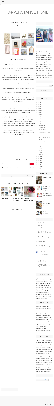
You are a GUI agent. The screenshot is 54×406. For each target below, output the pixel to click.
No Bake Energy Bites (47, 178)
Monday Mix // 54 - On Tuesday (18, 199)
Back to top (48, 404)
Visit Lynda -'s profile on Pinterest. (43, 94)
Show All (51, 269)
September (41, 141)
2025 (39, 104)
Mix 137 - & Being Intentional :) (47, 187)
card (13, 88)
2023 (39, 108)
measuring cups (28, 108)
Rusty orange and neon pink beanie (10, 95)
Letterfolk (5, 83)
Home (1, 4)
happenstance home (27, 12)
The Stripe (40, 227)
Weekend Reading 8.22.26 (43, 229)
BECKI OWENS (41, 241)
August (40, 144)
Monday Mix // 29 (42, 129)
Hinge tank (10, 116)
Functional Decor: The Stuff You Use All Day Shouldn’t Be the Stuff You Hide (44, 248)
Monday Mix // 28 (42, 135)
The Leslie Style (41, 251)
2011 (39, 164)
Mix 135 (45, 211)
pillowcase (13, 68)
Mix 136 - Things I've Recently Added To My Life (47, 195)
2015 (39, 156)
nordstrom (27, 167)
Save (32, 163)
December (41, 125)
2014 (39, 158)
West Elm (32, 167)
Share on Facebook (9, 163)
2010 (39, 166)
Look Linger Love (42, 260)
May (40, 150)
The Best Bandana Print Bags (44, 258)
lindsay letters (16, 167)
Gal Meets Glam (41, 222)
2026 (39, 102)
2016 (39, 123)
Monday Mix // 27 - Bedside (45, 137)
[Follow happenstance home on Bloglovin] (42, 380)
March (40, 154)
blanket (5, 63)
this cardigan (17, 121)
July (40, 146)
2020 (39, 114)
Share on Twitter (22, 163)
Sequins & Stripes (42, 256)
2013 (39, 160)
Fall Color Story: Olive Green (44, 242)
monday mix (22, 167)
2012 (39, 162)
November (41, 127)
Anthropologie (9, 167)
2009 (39, 168)
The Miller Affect (42, 264)
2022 (39, 110)
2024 (39, 106)
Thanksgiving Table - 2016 (44, 132)
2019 (39, 116)
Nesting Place (41, 236)
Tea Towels (13, 105)
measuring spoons (19, 108)
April (40, 152)
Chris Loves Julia (41, 245)
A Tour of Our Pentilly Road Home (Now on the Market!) (43, 253)
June (40, 148)
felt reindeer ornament (15, 92)
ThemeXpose (13, 404)
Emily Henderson (42, 231)
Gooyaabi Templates (27, 404)
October (41, 139)
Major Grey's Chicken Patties (46, 202)
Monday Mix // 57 (5, 198)
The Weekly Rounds (42, 261)
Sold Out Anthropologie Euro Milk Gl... (28, 200)
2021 (39, 112)
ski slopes (17, 74)
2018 (39, 118)
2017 (39, 121)
